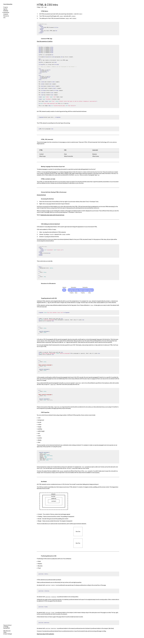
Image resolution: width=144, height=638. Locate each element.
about (44, 634)
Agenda (5, 9)
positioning (51, 634)
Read (38, 634)
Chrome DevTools (41, 194)
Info (4, 17)
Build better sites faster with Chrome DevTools (52, 215)
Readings (5, 10)
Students (5, 14)
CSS (47, 634)
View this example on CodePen (44, 41)
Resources (6, 16)
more (41, 634)
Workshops (6, 12)
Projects (5, 7)
